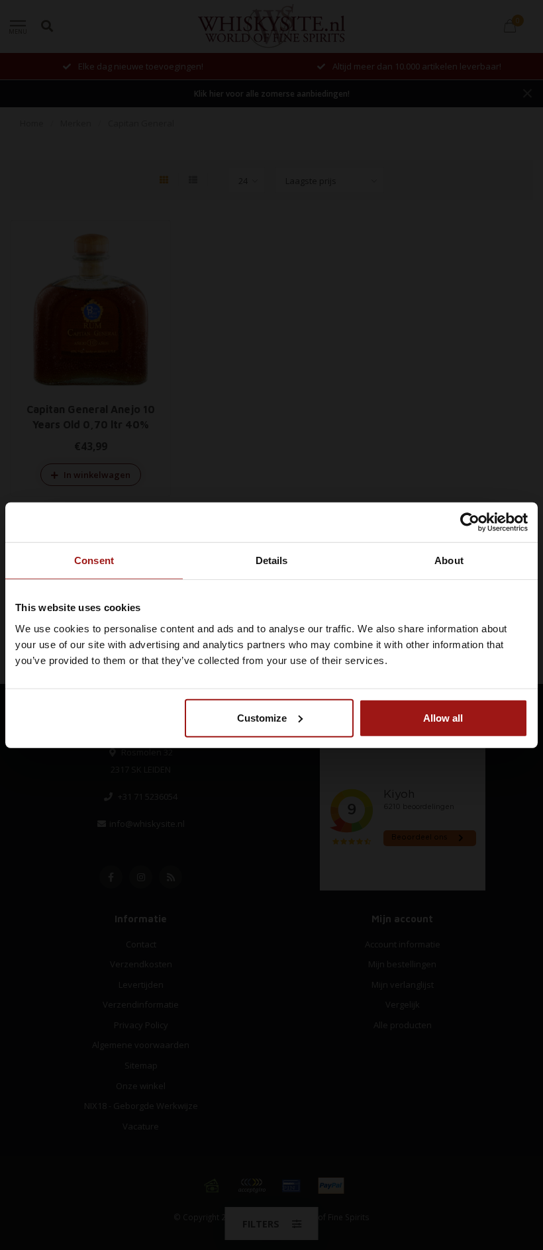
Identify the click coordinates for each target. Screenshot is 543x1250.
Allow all (443, 717)
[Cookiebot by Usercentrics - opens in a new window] (470, 522)
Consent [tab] (94, 560)
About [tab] (449, 560)
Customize (262, 717)
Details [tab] (272, 560)
